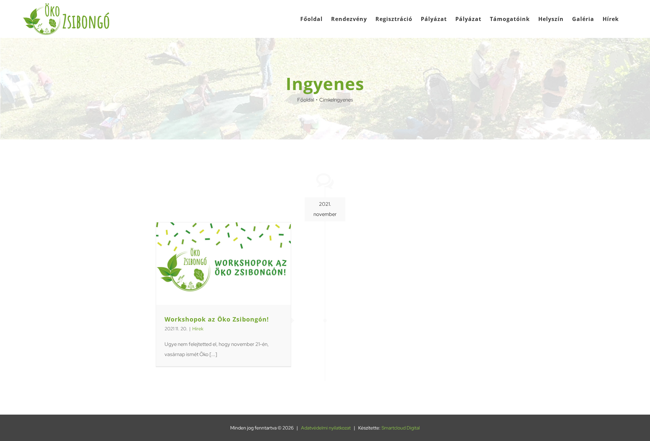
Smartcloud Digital (401, 428)
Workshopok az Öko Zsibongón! (217, 319)
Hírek (197, 329)
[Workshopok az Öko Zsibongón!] (223, 263)
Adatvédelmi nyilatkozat (326, 428)
